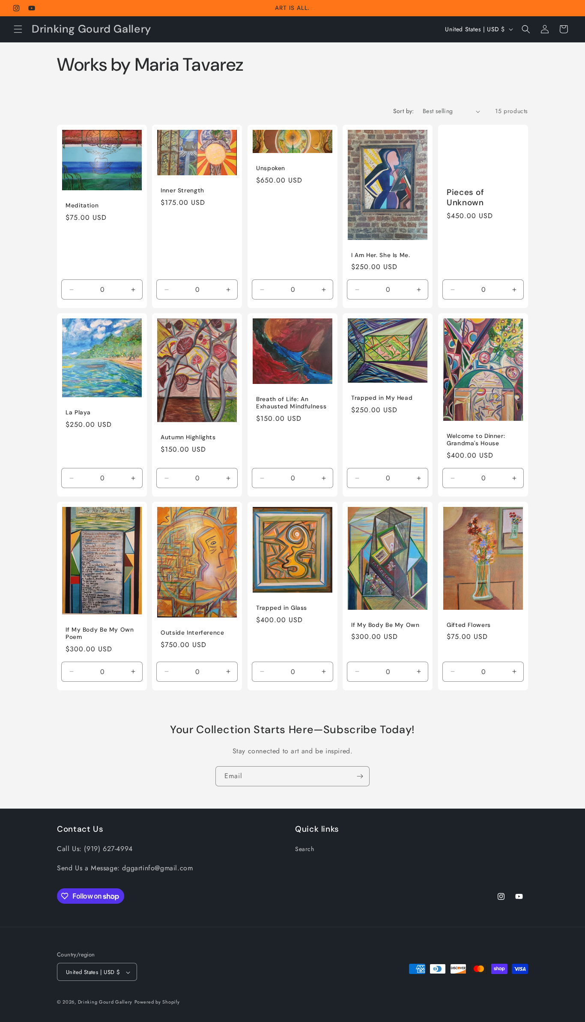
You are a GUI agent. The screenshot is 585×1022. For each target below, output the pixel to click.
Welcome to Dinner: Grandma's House (476, 439)
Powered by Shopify (157, 1002)
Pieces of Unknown (465, 197)
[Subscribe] (359, 776)
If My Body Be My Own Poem (100, 633)
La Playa (78, 412)
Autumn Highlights (188, 437)
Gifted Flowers (469, 625)
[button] (18, 29)
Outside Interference (192, 633)
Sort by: (403, 111)
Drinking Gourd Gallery (105, 1002)
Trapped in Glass (281, 607)
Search (304, 849)
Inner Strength (182, 190)
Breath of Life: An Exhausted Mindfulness (291, 403)
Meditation (82, 205)
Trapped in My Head (381, 398)
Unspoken (270, 168)
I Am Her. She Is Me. (380, 255)
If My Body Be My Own (385, 625)
